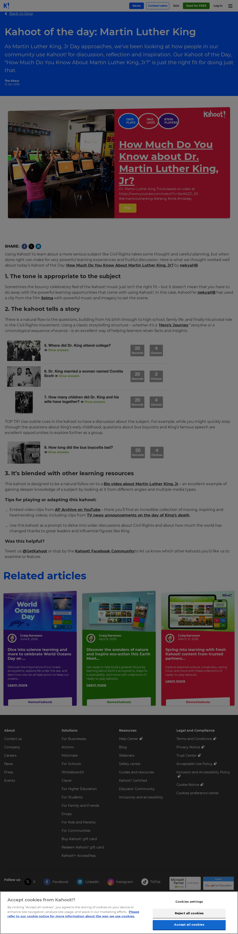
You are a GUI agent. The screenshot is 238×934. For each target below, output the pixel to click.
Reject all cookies (189, 913)
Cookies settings (189, 901)
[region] (119, 912)
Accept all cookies (189, 924)
